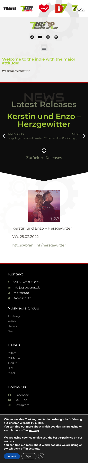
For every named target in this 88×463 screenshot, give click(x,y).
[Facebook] (32, 36)
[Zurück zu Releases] (44, 150)
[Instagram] (48, 36)
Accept (12, 456)
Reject (29, 456)
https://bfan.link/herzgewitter (39, 245)
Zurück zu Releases (44, 158)
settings (34, 430)
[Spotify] (56, 36)
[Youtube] (40, 36)
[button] (44, 47)
